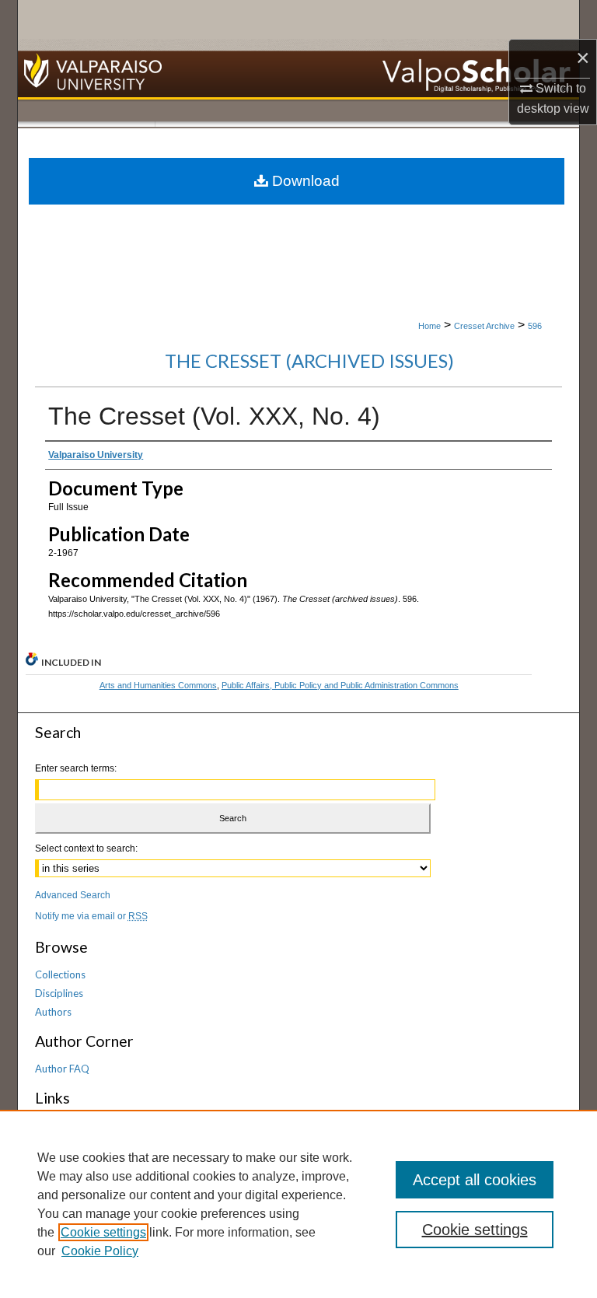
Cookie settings (103, 1232)
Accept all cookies (474, 1179)
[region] (298, 1204)
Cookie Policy (99, 1251)
